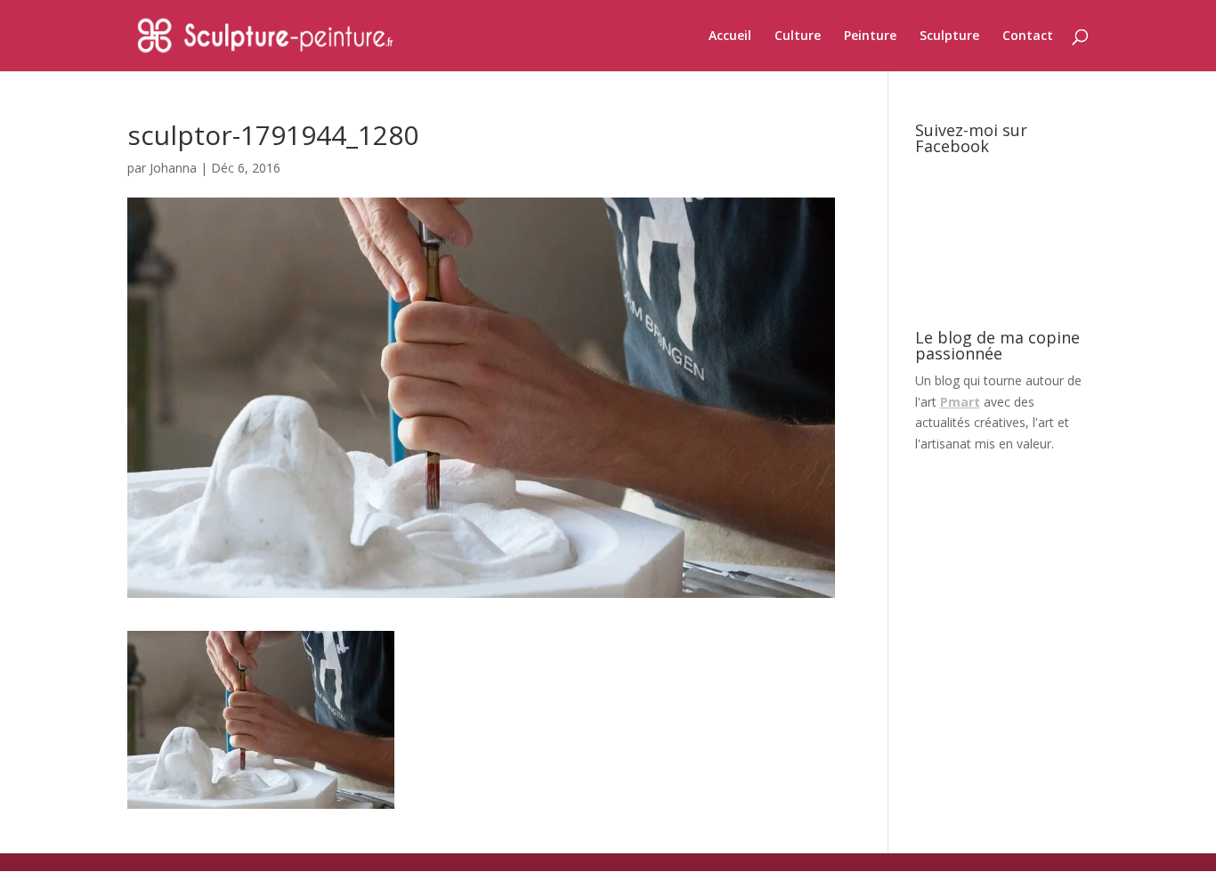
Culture (797, 36)
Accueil (730, 36)
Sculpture (949, 36)
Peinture (870, 36)
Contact (1027, 36)
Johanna (173, 167)
